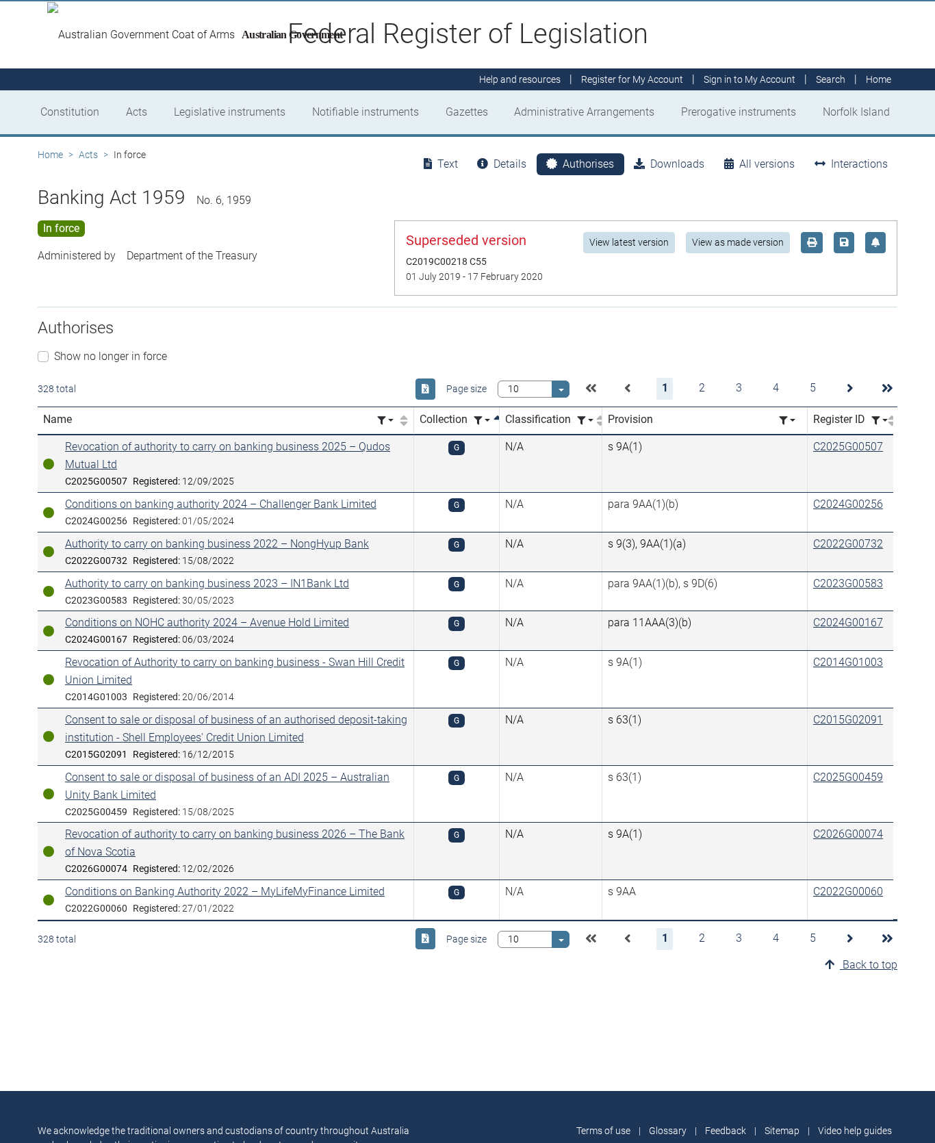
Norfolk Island (856, 111)
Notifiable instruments (365, 111)
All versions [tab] (767, 163)
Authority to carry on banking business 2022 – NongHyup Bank (217, 543)
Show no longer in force (110, 356)
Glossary (668, 1130)
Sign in (749, 79)
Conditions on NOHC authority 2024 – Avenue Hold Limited (207, 622)
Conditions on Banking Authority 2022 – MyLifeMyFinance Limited (225, 891)
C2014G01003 (848, 662)
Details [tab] (510, 163)
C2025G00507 (848, 446)
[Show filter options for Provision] (787, 420)
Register (632, 79)
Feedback (725, 1130)
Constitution (69, 111)
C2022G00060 (848, 891)
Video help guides (855, 1130)
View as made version (738, 242)
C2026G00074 (848, 833)
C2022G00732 (848, 543)
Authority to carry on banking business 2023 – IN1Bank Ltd (207, 583)
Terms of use (603, 1130)
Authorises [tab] (588, 163)
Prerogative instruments (738, 111)
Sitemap (782, 1130)
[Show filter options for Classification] (585, 420)
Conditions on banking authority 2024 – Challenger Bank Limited (220, 504)
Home (50, 154)
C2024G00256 (848, 504)
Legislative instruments (229, 111)
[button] (590, 389)
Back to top (868, 964)
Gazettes (467, 111)
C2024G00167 (848, 622)
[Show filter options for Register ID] (879, 420)
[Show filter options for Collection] (481, 420)
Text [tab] (447, 163)
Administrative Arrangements (584, 111)
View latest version (629, 242)
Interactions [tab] (859, 163)
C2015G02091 (848, 719)
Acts (136, 111)
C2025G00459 (848, 777)
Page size (466, 388)
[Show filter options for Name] (385, 420)
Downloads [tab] (677, 163)
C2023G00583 (848, 583)
